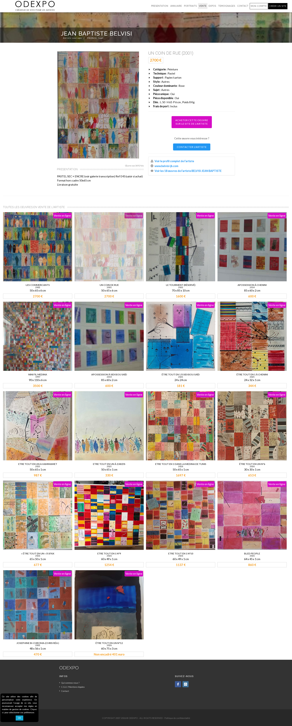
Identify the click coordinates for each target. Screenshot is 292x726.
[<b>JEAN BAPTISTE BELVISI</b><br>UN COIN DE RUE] (98, 105)
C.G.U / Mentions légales (73, 687)
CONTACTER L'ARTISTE (192, 146)
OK (19, 718)
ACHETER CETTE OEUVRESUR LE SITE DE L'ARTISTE (191, 122)
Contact (65, 691)
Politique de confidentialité (177, 718)
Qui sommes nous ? (70, 682)
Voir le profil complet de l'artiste (174, 161)
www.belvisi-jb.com (166, 166)
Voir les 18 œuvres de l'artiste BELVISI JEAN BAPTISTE (188, 170)
